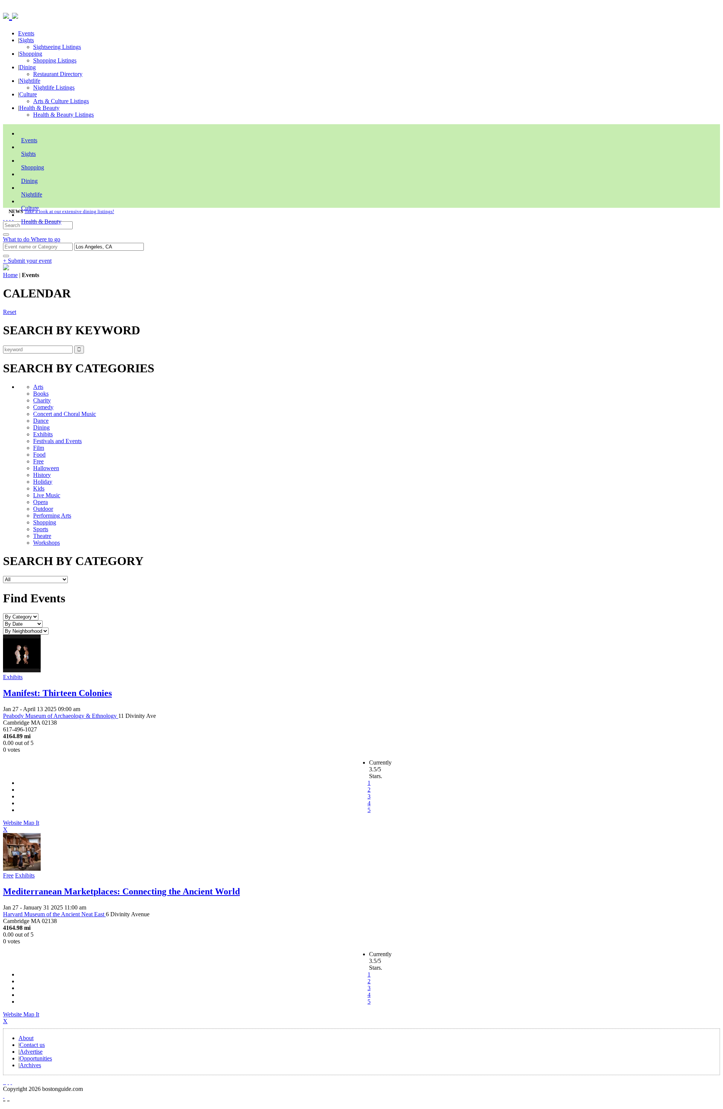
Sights (26, 40)
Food (39, 454)
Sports (40, 529)
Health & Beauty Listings (63, 114)
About (26, 1038)
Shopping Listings (54, 60)
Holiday (42, 481)
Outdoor (43, 509)
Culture (28, 94)
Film (38, 448)
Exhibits (43, 434)
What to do (17, 239)
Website (13, 823)
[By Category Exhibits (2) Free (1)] (20, 616)
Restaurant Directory (57, 74)
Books (41, 393)
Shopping (30, 53)
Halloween (46, 468)
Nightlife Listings (54, 87)
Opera (40, 502)
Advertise (31, 1051)
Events (26, 33)
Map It (21, 826)
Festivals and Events (57, 441)
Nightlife (29, 81)
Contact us (32, 1045)
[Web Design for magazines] (4, 1095)
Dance (41, 420)
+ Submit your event (27, 260)
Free (38, 461)
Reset (9, 312)
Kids (38, 488)
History (42, 475)
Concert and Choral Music (64, 414)
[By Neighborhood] (26, 631)
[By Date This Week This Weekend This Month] (23, 623)
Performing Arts (52, 515)
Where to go (45, 239)
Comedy (43, 407)
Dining (27, 67)
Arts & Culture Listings (61, 101)
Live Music (46, 495)
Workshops (46, 542)
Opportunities (36, 1058)
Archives (30, 1065)
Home (10, 275)
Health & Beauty (39, 108)
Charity (42, 400)
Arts (38, 387)
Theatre (42, 536)
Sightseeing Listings (57, 47)
